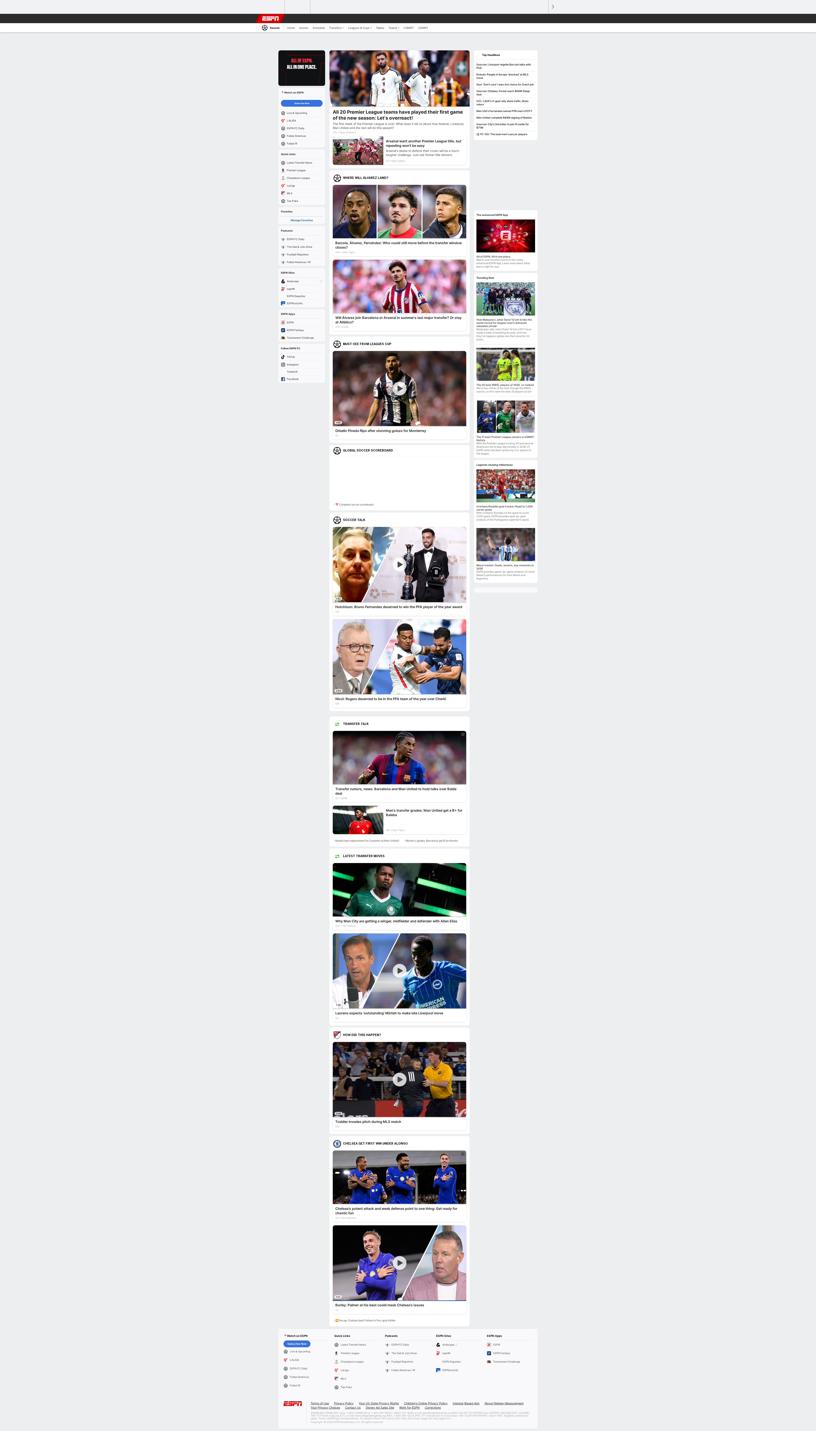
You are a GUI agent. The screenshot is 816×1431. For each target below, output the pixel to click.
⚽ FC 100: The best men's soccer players (501, 134)
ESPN (270, 18)
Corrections (433, 1407)
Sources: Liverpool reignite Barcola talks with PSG (503, 66)
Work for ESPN (409, 1407)
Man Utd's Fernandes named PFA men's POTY (504, 111)
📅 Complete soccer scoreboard (354, 504)
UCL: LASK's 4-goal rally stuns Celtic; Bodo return (502, 102)
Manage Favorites (302, 220)
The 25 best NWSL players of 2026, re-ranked (505, 384)
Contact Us (353, 1407)
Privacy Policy (344, 1403)
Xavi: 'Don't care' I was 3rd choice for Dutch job (505, 84)
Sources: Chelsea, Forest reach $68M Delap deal (503, 92)
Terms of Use (320, 1403)
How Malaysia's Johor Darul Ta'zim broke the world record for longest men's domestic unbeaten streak (504, 323)
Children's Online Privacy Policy (426, 1403)
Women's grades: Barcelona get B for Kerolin (431, 840)
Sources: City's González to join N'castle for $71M (502, 126)
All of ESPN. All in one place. (493, 256)
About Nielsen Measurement (504, 1403)
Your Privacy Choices (325, 1407)
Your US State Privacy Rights (379, 1403)
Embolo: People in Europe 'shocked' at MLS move (502, 76)
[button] (543, 18)
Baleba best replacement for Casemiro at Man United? (367, 840)
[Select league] (272, 7)
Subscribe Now (301, 103)
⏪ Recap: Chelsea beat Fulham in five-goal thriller (365, 1320)
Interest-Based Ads (466, 1403)
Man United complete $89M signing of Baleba (504, 117)
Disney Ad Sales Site (380, 1407)
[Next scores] (552, 7)
